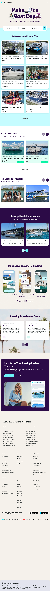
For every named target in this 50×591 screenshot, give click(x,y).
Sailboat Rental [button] (36, 470)
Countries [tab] (36, 427)
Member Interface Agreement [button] (8, 472)
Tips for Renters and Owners (8, 493)
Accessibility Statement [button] (6, 470)
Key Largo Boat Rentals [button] (31, 433)
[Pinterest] (45, 519)
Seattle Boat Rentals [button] (30, 437)
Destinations (4, 491)
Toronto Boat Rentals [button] (30, 431)
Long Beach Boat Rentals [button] (8, 437)
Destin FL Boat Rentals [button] (7, 441)
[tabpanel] (26, 439)
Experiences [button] (36, 453)
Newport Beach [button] (20, 495)
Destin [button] (18, 504)
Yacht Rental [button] (35, 468)
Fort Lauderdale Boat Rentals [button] (32, 441)
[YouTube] (47, 519)
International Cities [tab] (26, 427)
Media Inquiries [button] (5, 461)
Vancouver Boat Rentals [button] (8, 443)
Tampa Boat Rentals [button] (30, 439)
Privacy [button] (19, 519)
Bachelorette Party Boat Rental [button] (39, 472)
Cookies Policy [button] (5, 468)
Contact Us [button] (4, 477)
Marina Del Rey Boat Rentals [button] (9, 445)
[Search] (44, 28)
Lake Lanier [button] (19, 486)
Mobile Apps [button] (20, 461)
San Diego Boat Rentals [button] (8, 435)
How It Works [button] (20, 456)
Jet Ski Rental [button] (36, 458)
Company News (5, 484)
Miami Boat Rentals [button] (7, 433)
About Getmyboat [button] (5, 456)
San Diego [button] (19, 491)
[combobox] (11, 28)
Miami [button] (18, 484)
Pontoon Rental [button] (36, 465)
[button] (13, 48)
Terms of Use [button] (4, 463)
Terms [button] (15, 519)
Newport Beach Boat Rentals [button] (9, 439)
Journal (3, 481)
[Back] (43, 134)
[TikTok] (43, 519)
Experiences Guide (6, 489)
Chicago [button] (19, 498)
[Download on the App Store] (20, 301)
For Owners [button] (19, 458)
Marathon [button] (19, 507)
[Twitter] (36, 519)
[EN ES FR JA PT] (30, 519)
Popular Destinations (22, 481)
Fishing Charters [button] (36, 461)
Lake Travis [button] (19, 493)
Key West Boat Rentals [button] (31, 435)
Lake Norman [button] (20, 500)
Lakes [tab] (12, 427)
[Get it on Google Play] (30, 301)
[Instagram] (38, 519)
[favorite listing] (23, 56)
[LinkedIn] (40, 519)
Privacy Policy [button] (25, 588)
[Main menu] (48, 2)
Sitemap (3, 474)
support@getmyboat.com (38, 489)
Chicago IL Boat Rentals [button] (8, 431)
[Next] (47, 134)
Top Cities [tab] (5, 427)
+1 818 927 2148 (36, 486)
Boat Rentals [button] (35, 456)
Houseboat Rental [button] (37, 463)
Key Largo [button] (19, 502)
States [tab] (17, 427)
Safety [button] (18, 463)
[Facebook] (33, 519)
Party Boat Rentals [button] (37, 474)
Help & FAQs (35, 484)
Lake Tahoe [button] (20, 489)
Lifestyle (3, 486)
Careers (3, 458)
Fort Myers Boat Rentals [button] (31, 443)
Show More (28, 445)
